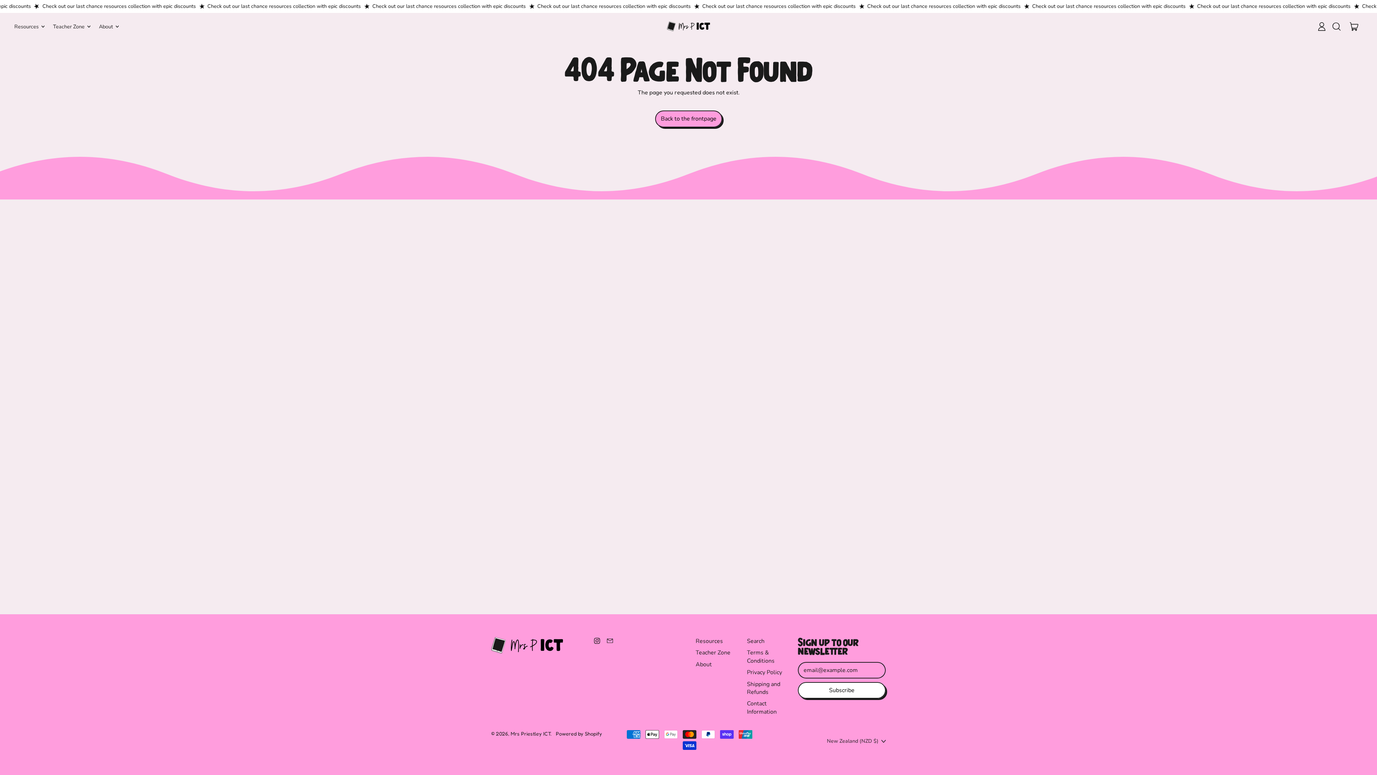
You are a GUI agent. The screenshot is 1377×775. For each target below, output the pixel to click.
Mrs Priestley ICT (530, 734)
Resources (709, 641)
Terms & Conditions (761, 656)
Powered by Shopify (579, 734)
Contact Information (762, 707)
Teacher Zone (713, 653)
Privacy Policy (764, 672)
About (704, 664)
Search (756, 641)
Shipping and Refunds (763, 688)
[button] (1336, 27)
